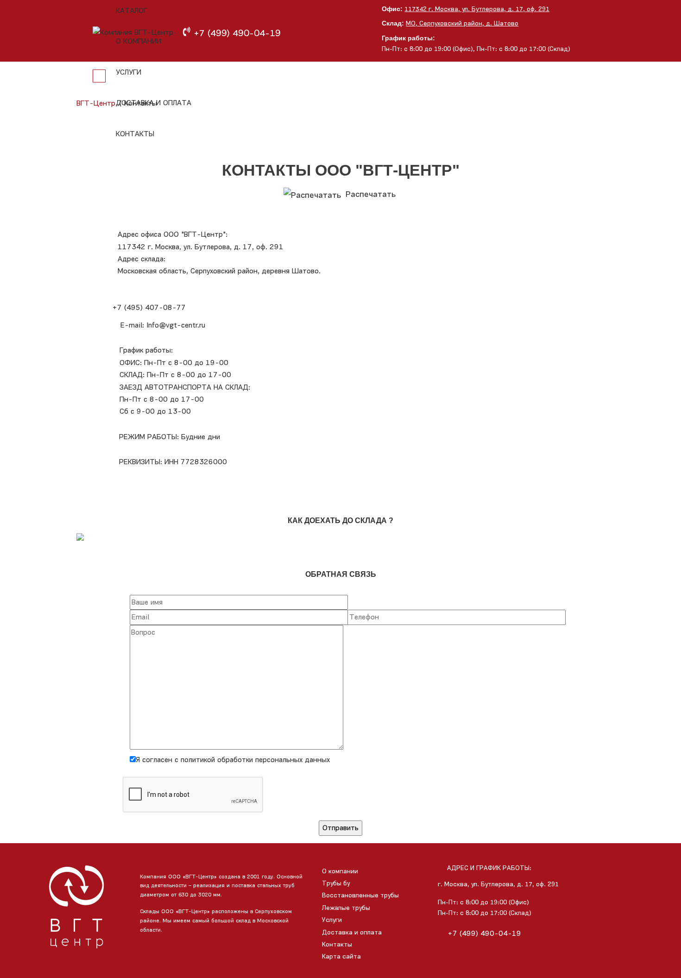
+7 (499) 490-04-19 (484, 933)
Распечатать (369, 194)
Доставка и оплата (153, 102)
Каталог (131, 10)
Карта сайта (341, 956)
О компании (138, 41)
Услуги (128, 72)
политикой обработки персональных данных (255, 759)
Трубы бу (336, 883)
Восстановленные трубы (360, 895)
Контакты (135, 133)
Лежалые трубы (346, 908)
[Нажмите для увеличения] (340, 536)
